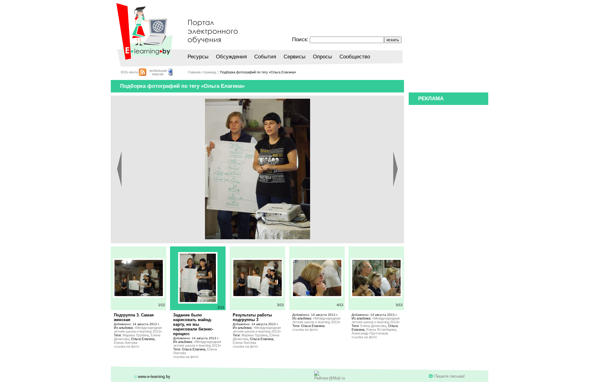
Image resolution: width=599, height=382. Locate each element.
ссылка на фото (126, 346)
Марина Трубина (136, 335)
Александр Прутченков (370, 333)
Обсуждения (231, 57)
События (265, 57)
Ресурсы (197, 57)
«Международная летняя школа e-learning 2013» (138, 329)
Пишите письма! (449, 376)
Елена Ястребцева (381, 329)
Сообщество (354, 57)
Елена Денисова (373, 326)
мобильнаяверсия (158, 72)
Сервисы (294, 57)
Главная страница (202, 72)
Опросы (322, 57)
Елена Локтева (125, 343)
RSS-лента (129, 72)
